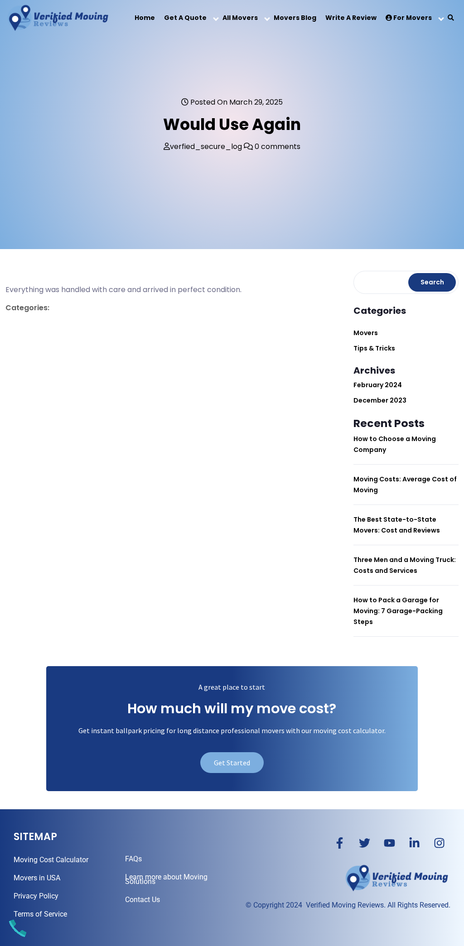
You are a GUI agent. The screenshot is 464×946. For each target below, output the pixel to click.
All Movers (240, 17)
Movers (365, 332)
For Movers (412, 17)
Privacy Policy (36, 896)
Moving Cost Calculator (51, 859)
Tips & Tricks (374, 348)
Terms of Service (40, 914)
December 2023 (379, 400)
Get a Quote (185, 17)
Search (432, 282)
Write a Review (351, 17)
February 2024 (377, 384)
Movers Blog (295, 17)
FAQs (133, 859)
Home (145, 17)
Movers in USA (37, 878)
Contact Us (142, 899)
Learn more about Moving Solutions (166, 879)
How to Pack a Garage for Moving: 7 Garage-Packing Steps (398, 610)
